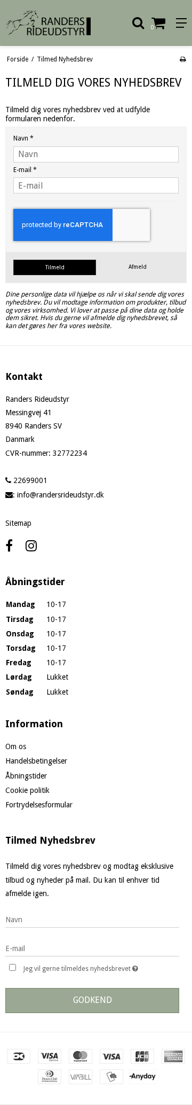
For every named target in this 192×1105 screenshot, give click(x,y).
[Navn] (92, 919)
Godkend (92, 1000)
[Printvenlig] (183, 59)
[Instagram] (31, 546)
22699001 (29, 480)
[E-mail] (92, 948)
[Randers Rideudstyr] (48, 23)
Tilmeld (55, 267)
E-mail (25, 170)
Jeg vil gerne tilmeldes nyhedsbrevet (90, 966)
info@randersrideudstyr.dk (60, 495)
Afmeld (138, 266)
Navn (23, 138)
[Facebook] (9, 546)
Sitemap (18, 523)
